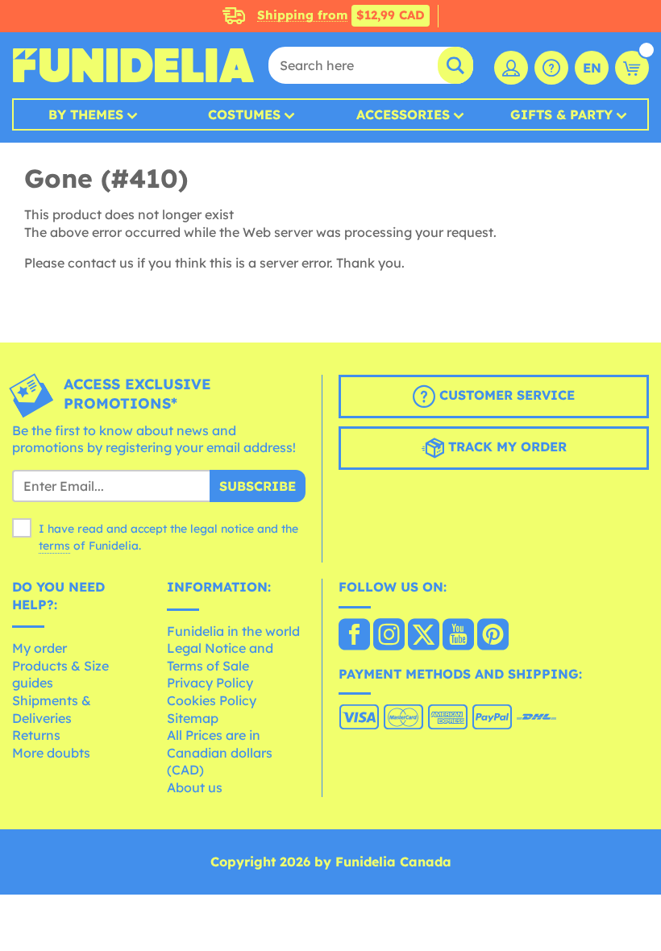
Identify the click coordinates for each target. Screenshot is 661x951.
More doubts (51, 753)
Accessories (403, 114)
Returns (36, 735)
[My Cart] (632, 68)
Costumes (244, 114)
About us (194, 787)
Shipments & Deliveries (51, 709)
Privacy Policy (210, 683)
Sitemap (192, 718)
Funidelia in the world (233, 631)
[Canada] (354, 636)
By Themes (85, 114)
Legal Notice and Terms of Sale (220, 657)
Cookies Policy (211, 700)
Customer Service (505, 395)
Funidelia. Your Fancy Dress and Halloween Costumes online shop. (133, 65)
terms (54, 545)
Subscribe (257, 486)
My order (39, 648)
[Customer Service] (551, 68)
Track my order (505, 446)
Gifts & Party (561, 114)
